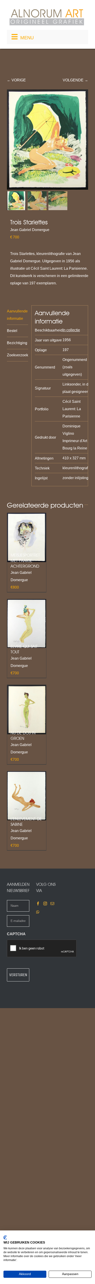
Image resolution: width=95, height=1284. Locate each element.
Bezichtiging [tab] (17, 343)
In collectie (71, 330)
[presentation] (42, 949)
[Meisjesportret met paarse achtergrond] (26, 537)
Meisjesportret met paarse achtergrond (25, 561)
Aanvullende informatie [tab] (17, 314)
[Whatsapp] (37, 912)
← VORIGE (16, 80)
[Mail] (52, 903)
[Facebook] (38, 903)
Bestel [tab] (12, 331)
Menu (27, 37)
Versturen (18, 974)
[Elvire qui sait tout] (26, 623)
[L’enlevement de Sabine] (26, 795)
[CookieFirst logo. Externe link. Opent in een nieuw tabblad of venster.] (5, 1237)
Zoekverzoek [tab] (17, 355)
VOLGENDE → (75, 80)
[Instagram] (45, 903)
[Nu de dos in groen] (26, 709)
